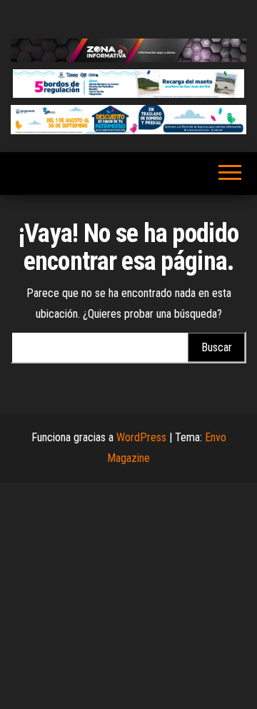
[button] (128, 83)
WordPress (141, 437)
